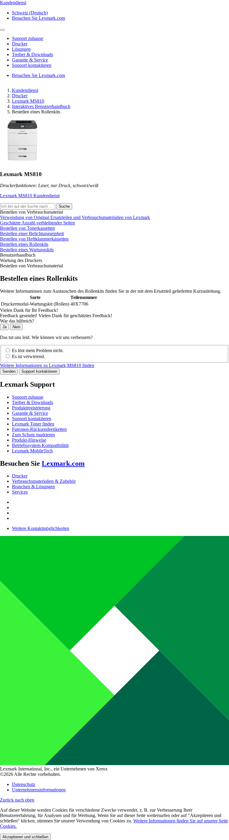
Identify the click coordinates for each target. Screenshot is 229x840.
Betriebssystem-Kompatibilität (40, 445)
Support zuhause (27, 397)
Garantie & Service (30, 413)
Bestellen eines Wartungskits (27, 249)
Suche (64, 206)
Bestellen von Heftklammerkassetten (34, 238)
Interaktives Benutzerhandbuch (41, 106)
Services (20, 491)
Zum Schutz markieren (33, 434)
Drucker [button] (19, 43)
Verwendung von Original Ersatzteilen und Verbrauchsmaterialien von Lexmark (75, 217)
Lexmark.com (63, 463)
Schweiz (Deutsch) (30, 12)
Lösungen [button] (21, 49)
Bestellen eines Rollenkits (24, 244)
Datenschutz (23, 784)
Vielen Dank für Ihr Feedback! (29, 310)
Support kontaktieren (39, 371)
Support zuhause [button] (27, 38)
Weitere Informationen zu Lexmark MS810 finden (47, 365)
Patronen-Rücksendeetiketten (39, 429)
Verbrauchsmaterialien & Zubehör (44, 481)
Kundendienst (25, 90)
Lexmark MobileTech (32, 450)
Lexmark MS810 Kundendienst (30, 195)
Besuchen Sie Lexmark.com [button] (38, 18)
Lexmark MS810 (28, 101)
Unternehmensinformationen (39, 789)
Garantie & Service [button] (30, 59)
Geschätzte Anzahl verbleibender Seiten (37, 222)
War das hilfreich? (17, 320)
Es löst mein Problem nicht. (38, 350)
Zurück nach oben (17, 799)
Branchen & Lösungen (33, 486)
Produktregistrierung (31, 407)
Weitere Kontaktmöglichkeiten (40, 528)
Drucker (19, 95)
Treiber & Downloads (32, 402)
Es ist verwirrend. (28, 356)
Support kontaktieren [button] (31, 65)
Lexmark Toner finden (33, 423)
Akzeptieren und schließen (25, 837)
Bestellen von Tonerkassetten (27, 228)
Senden (9, 371)
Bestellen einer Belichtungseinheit (32, 233)
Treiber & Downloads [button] (32, 54)
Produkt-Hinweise (29, 440)
